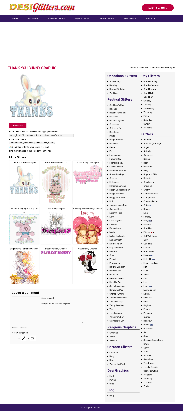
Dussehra (114, 143)
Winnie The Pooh (117, 364)
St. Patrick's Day (117, 321)
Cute (146, 205)
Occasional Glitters (56, 18)
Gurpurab (114, 178)
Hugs (146, 270)
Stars (146, 351)
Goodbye (148, 243)
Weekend (148, 127)
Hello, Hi (147, 259)
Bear (146, 163)
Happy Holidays (117, 193)
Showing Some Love (153, 340)
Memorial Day (150, 290)
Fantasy (147, 216)
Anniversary (115, 81)
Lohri (112, 216)
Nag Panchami (116, 247)
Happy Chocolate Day (120, 190)
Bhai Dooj (114, 116)
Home (15, 18)
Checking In (149, 182)
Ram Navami (115, 270)
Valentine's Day (117, 317)
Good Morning (150, 81)
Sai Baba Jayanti (117, 286)
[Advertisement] (91, 45)
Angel (146, 147)
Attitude (147, 151)
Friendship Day (116, 163)
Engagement (115, 155)
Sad (145, 332)
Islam (112, 336)
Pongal (113, 259)
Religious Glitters (81, 18)
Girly (146, 240)
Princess (148, 313)
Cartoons (114, 352)
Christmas (114, 124)
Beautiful (148, 166)
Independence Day (118, 205)
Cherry (147, 190)
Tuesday (147, 104)
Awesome (148, 155)
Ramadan (114, 274)
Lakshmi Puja (116, 213)
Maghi (112, 232)
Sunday (147, 124)
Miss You (148, 297)
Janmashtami (116, 209)
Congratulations (151, 201)
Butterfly (147, 178)
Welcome (148, 374)
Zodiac (147, 386)
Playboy (147, 305)
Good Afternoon (151, 85)
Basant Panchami (118, 112)
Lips (145, 282)
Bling (146, 170)
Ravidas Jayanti (117, 278)
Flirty (146, 220)
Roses (147, 324)
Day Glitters (32, 18)
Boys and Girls (150, 174)
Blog (112, 395)
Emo (146, 213)
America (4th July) (152, 143)
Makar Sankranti (117, 236)
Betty (112, 356)
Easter (113, 147)
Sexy (146, 336)
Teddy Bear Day (117, 305)
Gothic (147, 247)
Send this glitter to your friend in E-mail (30, 147)
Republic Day (115, 282)
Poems (147, 309)
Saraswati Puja (116, 290)
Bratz (112, 360)
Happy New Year (117, 197)
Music (146, 301)
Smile (146, 344)
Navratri (113, 251)
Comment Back (151, 193)
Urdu (112, 383)
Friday (146, 116)
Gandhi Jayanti (116, 166)
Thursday (148, 112)
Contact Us (150, 18)
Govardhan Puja (117, 174)
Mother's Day (116, 243)
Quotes (147, 317)
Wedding (114, 93)
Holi (111, 201)
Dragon (147, 209)
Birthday (113, 85)
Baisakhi (113, 109)
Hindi (112, 376)
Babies (147, 159)
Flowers (147, 224)
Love (146, 286)
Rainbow (148, 321)
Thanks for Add (151, 367)
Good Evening (150, 89)
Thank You (143, 68)
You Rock (148, 382)
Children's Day (116, 128)
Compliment (149, 197)
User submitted (151, 371)
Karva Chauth (116, 228)
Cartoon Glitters (106, 18)
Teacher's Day (116, 301)
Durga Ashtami (116, 139)
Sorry (146, 347)
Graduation (149, 251)
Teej (111, 309)
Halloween (114, 182)
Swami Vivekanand (118, 297)
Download (18, 125)
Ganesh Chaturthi (118, 170)
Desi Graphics (129, 18)
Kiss (146, 278)
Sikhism (113, 340)
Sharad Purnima (117, 294)
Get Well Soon (150, 236)
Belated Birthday (117, 89)
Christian (114, 333)
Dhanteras (114, 132)
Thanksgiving (116, 313)
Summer (148, 355)
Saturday (148, 120)
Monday (147, 100)
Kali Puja (113, 224)
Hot (145, 267)
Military (147, 294)
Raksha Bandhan (117, 267)
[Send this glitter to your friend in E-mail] (10, 147)
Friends (147, 232)
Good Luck (149, 228)
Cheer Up (148, 186)
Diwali (112, 136)
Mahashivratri (116, 240)
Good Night (149, 93)
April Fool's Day (117, 105)
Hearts (147, 255)
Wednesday (149, 108)
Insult (146, 274)
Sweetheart (149, 359)
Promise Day (115, 263)
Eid (111, 151)
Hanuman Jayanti (118, 186)
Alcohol (147, 139)
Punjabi (113, 380)
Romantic (148, 328)
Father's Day (115, 159)
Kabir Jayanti (116, 220)
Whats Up (148, 378)
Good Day (148, 97)
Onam (112, 255)
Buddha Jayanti (117, 120)
